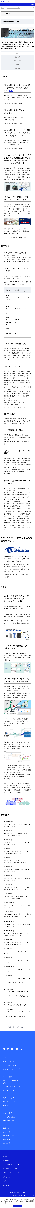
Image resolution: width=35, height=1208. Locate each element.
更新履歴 (17, 68)
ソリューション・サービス (13, 7)
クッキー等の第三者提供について (11, 1164)
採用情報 (5, 1143)
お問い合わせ (6, 1185)
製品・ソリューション (9, 1101)
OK (16, 1206)
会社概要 (5, 1132)
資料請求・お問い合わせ (16, 1027)
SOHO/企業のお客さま (9, 1117)
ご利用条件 (5, 1181)
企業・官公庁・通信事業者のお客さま (11, 1082)
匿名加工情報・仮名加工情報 (10, 1169)
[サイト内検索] (29, 1)
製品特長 (17, 57)
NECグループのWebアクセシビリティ (12, 1173)
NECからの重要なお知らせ (10, 1069)
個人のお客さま (7, 1090)
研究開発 (5, 1139)
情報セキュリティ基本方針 (9, 1177)
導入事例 (5, 1105)
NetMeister (17, 60)
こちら (10, 103)
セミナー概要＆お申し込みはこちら (16, 238)
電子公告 (5, 1156)
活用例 (17, 64)
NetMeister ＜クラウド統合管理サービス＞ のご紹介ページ (17, 576)
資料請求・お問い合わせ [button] (19, 1195)
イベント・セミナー (8, 1065)
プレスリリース (7, 1062)
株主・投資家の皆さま (9, 1136)
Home (2, 7)
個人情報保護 (30, 1201)
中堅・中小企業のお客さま (10, 1086)
